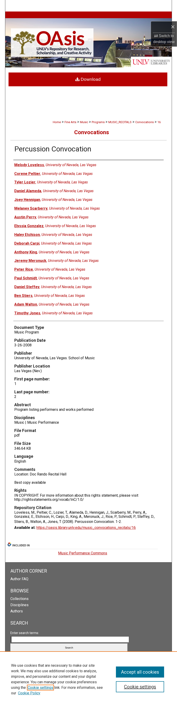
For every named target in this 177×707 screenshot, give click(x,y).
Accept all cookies (140, 672)
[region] (88, 679)
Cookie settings (40, 687)
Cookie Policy (29, 693)
